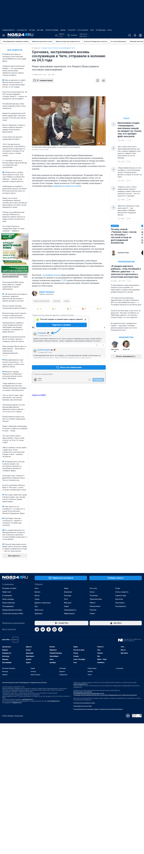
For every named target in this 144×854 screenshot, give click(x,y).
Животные (39, 610)
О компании (7, 596)
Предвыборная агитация (12, 610)
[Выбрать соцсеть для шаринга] (103, 80)
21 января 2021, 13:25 (39, 74)
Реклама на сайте (9, 588)
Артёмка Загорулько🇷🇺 (45, 350)
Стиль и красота (121, 592)
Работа (92, 603)
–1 (103, 362)
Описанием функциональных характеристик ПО (88, 693)
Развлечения (95, 606)
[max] (54, 629)
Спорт (117, 588)
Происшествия (96, 599)
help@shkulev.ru (17, 702)
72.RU (63, 280)
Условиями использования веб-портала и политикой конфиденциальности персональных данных (105, 695)
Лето (66, 599)
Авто (37, 588)
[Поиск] (129, 35)
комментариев (45, 80)
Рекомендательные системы (82, 706)
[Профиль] (140, 35)
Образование (69, 614)
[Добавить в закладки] (97, 80)
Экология (119, 599)
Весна (37, 596)
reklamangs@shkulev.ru (80, 684)
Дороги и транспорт (43, 603)
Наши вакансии (8, 603)
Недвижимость (8, 30)
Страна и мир (120, 596)
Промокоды (101, 30)
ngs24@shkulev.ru (27, 699)
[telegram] (37, 629)
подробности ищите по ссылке (67, 186)
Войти (40, 380)
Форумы (40, 30)
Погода (32, 30)
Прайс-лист (6, 592)
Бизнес (37, 592)
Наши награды (8, 599)
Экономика (119, 603)
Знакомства (22, 30)
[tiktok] (60, 629)
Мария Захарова (46, 292)
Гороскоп (72, 30)
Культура (67, 596)
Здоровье (38, 614)
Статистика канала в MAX (12, 614)
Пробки (72, 35)
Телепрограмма (51, 30)
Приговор (57, 301)
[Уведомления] (135, 35)
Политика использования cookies (84, 703)
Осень (92, 592)
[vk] (42, 629)
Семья (92, 614)
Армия (66, 301)
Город (37, 599)
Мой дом (67, 603)
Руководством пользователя (82, 692)
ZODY (92, 30)
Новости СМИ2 (39, 395)
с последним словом (51, 275)
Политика (94, 596)
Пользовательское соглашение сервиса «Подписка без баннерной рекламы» (98, 709)
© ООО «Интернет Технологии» (12, 716)
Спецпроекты (120, 606)
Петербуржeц (42, 333)
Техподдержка (8, 606)
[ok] (48, 629)
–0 (103, 345)
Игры (109, 30)
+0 (97, 345)
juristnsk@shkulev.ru (53, 701)
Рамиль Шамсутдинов (41, 301)
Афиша (63, 30)
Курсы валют (83, 30)
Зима (66, 588)
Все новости (14, 50)
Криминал (68, 592)
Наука (66, 606)
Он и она (93, 588)
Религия (93, 610)
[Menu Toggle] (3, 35)
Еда (36, 606)
